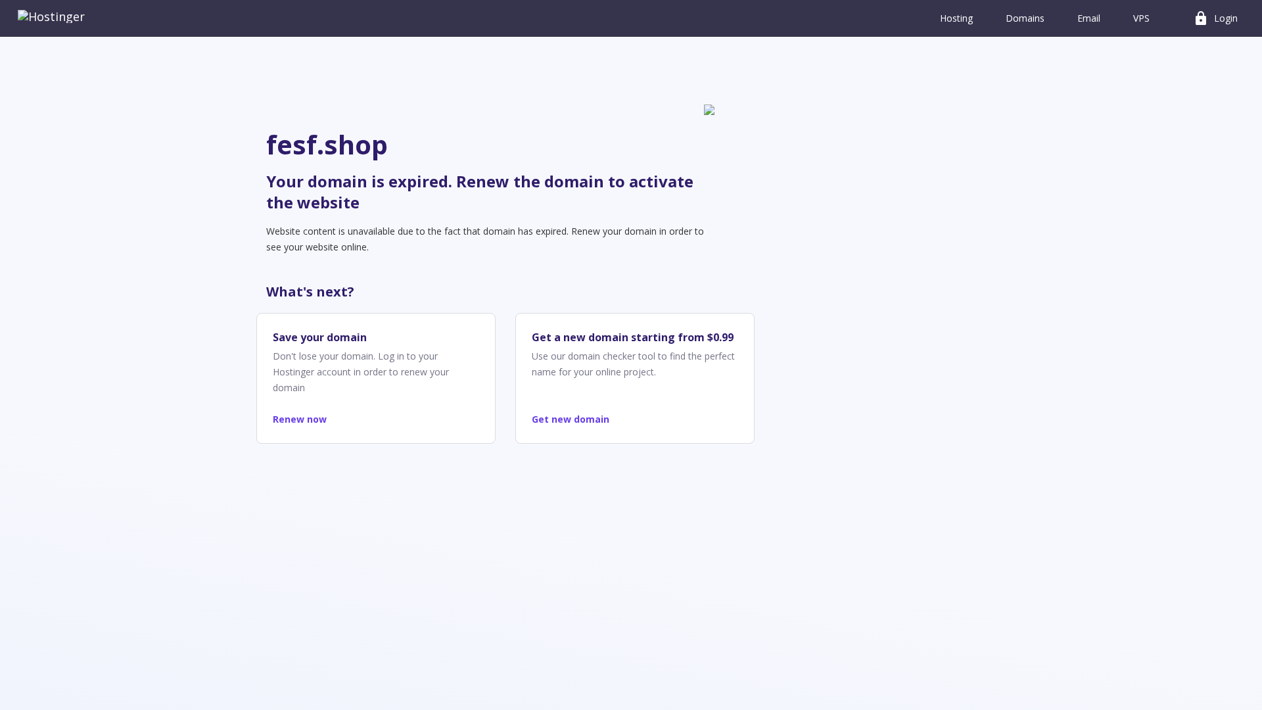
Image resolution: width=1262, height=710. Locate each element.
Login (1215, 18)
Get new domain (570, 419)
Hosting (956, 18)
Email (1088, 18)
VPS (1141, 18)
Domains (1025, 18)
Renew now (300, 419)
